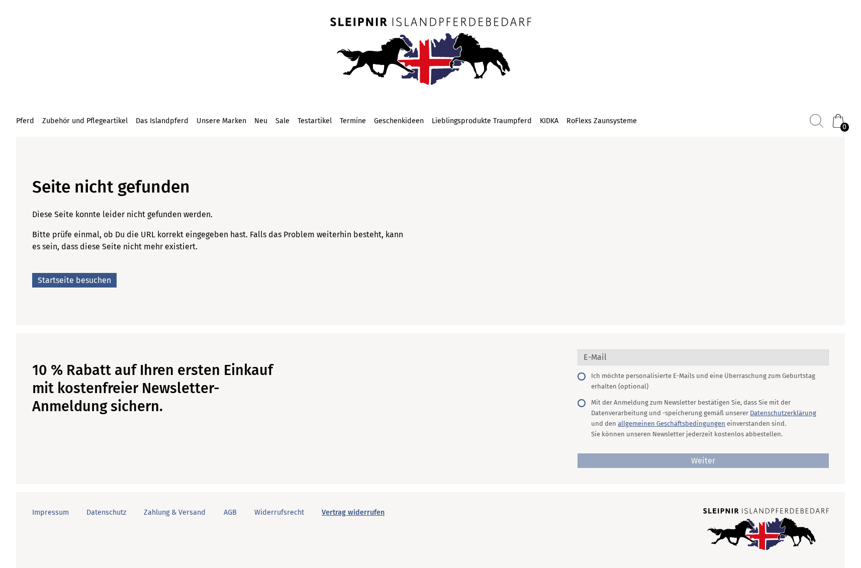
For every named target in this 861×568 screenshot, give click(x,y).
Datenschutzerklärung (783, 413)
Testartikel (315, 121)
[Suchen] (816, 121)
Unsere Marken (221, 121)
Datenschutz (106, 512)
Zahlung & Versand (175, 512)
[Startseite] (430, 52)
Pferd (25, 121)
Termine (353, 121)
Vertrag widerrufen (353, 512)
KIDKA (549, 121)
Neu (260, 121)
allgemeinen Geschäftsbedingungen (671, 423)
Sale (282, 121)
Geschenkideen (399, 121)
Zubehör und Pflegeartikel (85, 121)
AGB (230, 512)
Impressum (50, 512)
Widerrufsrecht (279, 512)
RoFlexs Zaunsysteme (601, 121)
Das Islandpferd (162, 121)
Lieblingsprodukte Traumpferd (482, 121)
